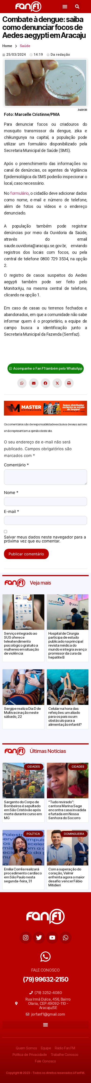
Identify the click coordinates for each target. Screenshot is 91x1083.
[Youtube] (52, 938)
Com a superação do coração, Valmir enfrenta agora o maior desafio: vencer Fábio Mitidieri (66, 877)
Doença (11, 355)
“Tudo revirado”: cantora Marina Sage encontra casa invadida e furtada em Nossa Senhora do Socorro (67, 810)
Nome (11, 493)
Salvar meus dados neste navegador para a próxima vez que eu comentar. (45, 539)
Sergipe (36, 355)
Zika (48, 355)
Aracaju (38, 348)
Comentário (16, 465)
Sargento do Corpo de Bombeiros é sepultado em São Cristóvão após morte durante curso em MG (23, 810)
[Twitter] (39, 938)
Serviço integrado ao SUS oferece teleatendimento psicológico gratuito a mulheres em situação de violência (21, 643)
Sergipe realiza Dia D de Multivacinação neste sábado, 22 (22, 712)
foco (23, 355)
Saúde (25, 46)
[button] (65, 7)
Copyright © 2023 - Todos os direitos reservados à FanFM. (45, 1073)
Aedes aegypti (17, 348)
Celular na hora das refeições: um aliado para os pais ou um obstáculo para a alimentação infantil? (65, 716)
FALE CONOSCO (45, 970)
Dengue (78, 348)
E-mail (11, 512)
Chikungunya (58, 348)
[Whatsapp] (66, 938)
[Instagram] (26, 938)
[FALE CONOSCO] (45, 956)
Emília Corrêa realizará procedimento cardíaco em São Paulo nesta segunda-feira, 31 (23, 875)
